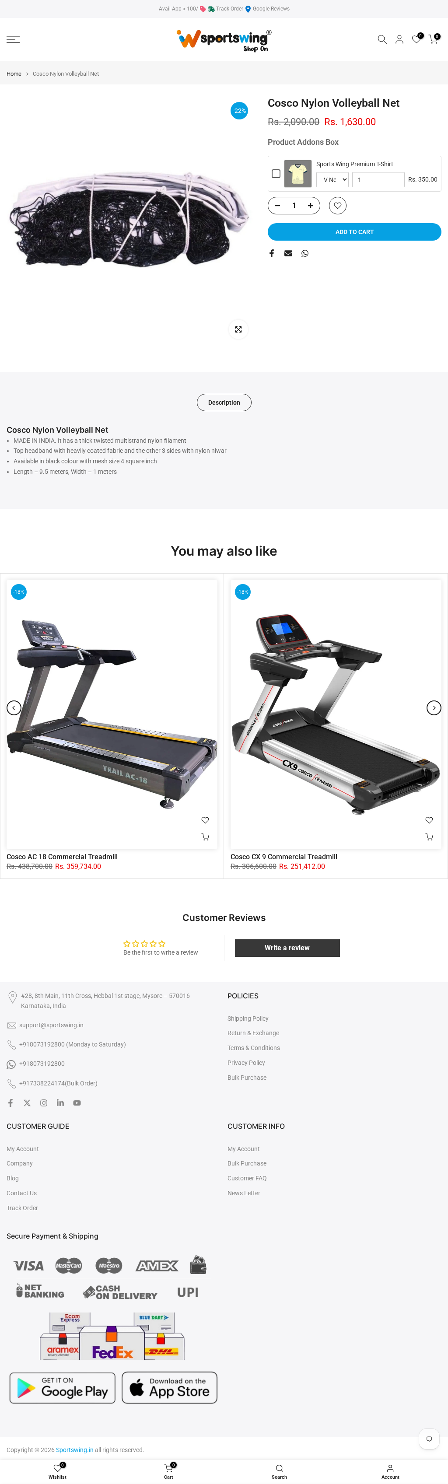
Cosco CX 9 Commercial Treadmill (284, 857)
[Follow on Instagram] (44, 1103)
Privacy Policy (246, 1062)
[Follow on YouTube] (77, 1103)
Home (14, 74)
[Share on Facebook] (272, 253)
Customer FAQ (247, 1178)
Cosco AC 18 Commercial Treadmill (62, 857)
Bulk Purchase (247, 1077)
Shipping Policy (248, 1018)
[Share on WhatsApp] (305, 253)
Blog (13, 1178)
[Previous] (14, 707)
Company (20, 1163)
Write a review (287, 948)
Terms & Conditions (254, 1047)
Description (224, 402)
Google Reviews (271, 9)
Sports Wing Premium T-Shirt (354, 164)
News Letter (244, 1193)
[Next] (434, 707)
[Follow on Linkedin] (60, 1103)
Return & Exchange (253, 1032)
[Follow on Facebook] (10, 1103)
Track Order (229, 9)
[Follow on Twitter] (27, 1103)
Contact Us (22, 1193)
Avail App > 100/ (178, 9)
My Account (23, 1148)
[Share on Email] (288, 253)
